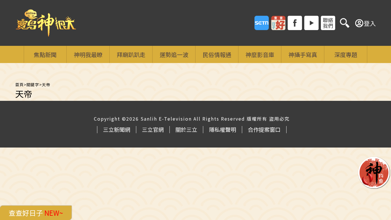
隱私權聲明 (222, 129)
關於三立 (186, 129)
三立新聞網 (116, 129)
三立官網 (153, 129)
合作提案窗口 (264, 129)
